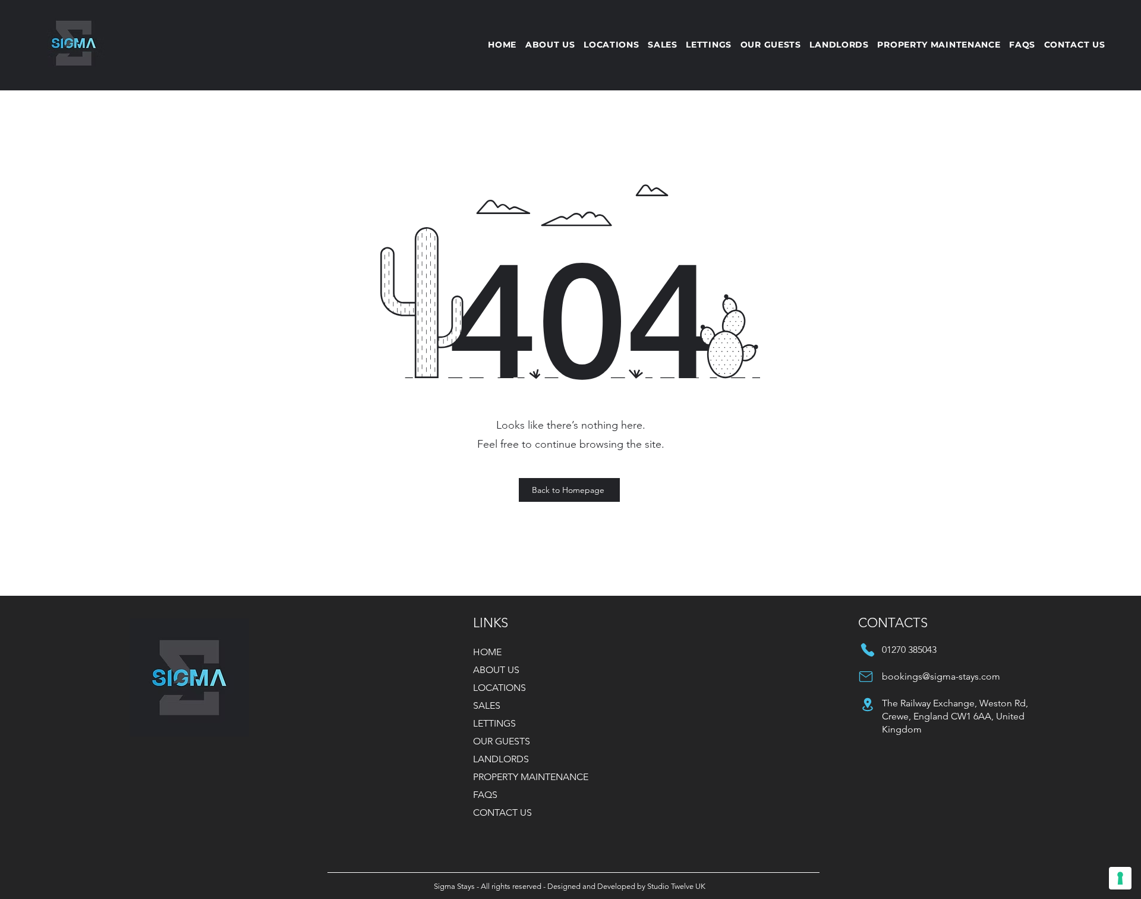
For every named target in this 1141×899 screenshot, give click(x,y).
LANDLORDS (501, 759)
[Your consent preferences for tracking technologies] (1120, 878)
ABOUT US (496, 669)
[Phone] (867, 650)
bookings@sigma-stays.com (941, 676)
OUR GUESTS (501, 741)
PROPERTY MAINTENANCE (530, 776)
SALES (486, 705)
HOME (487, 652)
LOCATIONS (499, 687)
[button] (708, 45)
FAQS (485, 794)
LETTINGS (494, 723)
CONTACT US (502, 812)
